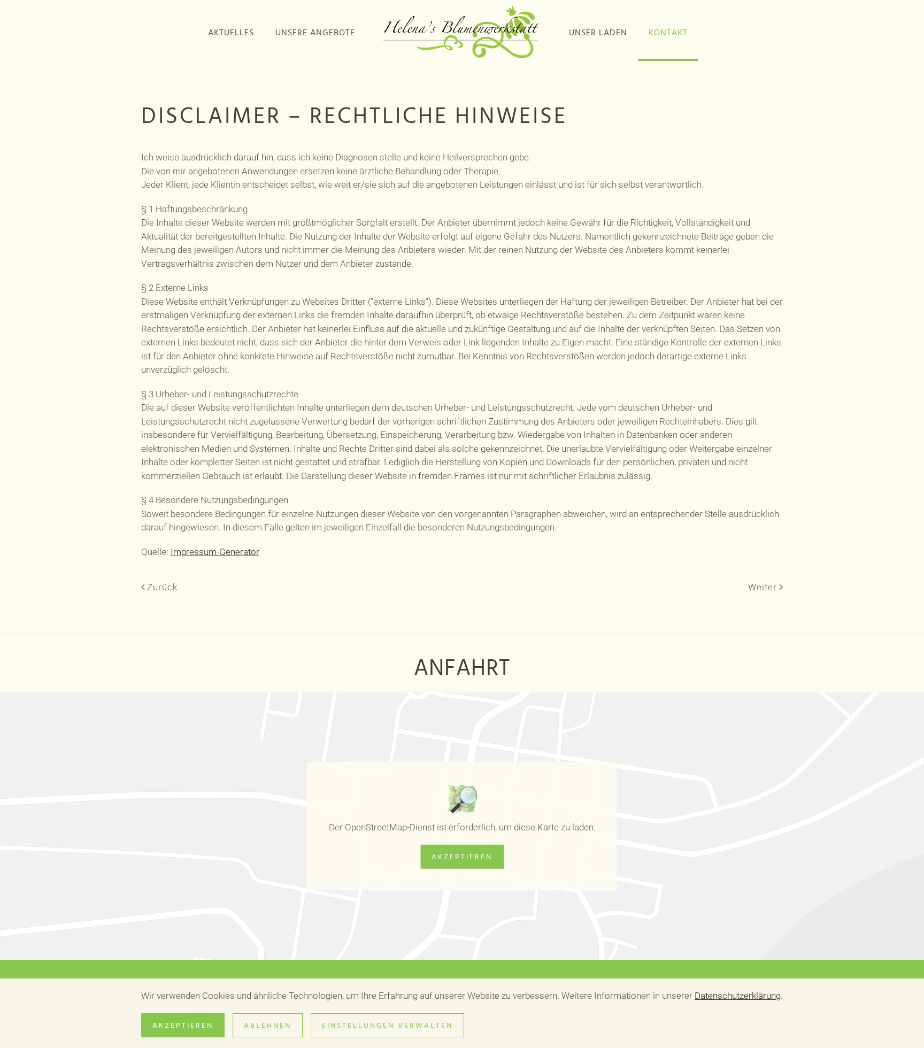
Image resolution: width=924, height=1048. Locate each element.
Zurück (162, 587)
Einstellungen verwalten (387, 1025)
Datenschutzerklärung (738, 995)
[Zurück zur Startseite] (462, 32)
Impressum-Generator (215, 551)
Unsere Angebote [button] (315, 33)
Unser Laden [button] (598, 33)
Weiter (762, 587)
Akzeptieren (462, 857)
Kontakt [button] (668, 33)
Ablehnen (267, 1025)
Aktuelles (231, 33)
